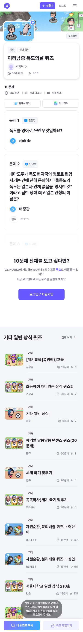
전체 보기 (67, 337)
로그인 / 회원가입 (41, 294)
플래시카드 (24, 103)
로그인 (62, 5)
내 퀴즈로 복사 (24, 625)
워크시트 (63, 103)
